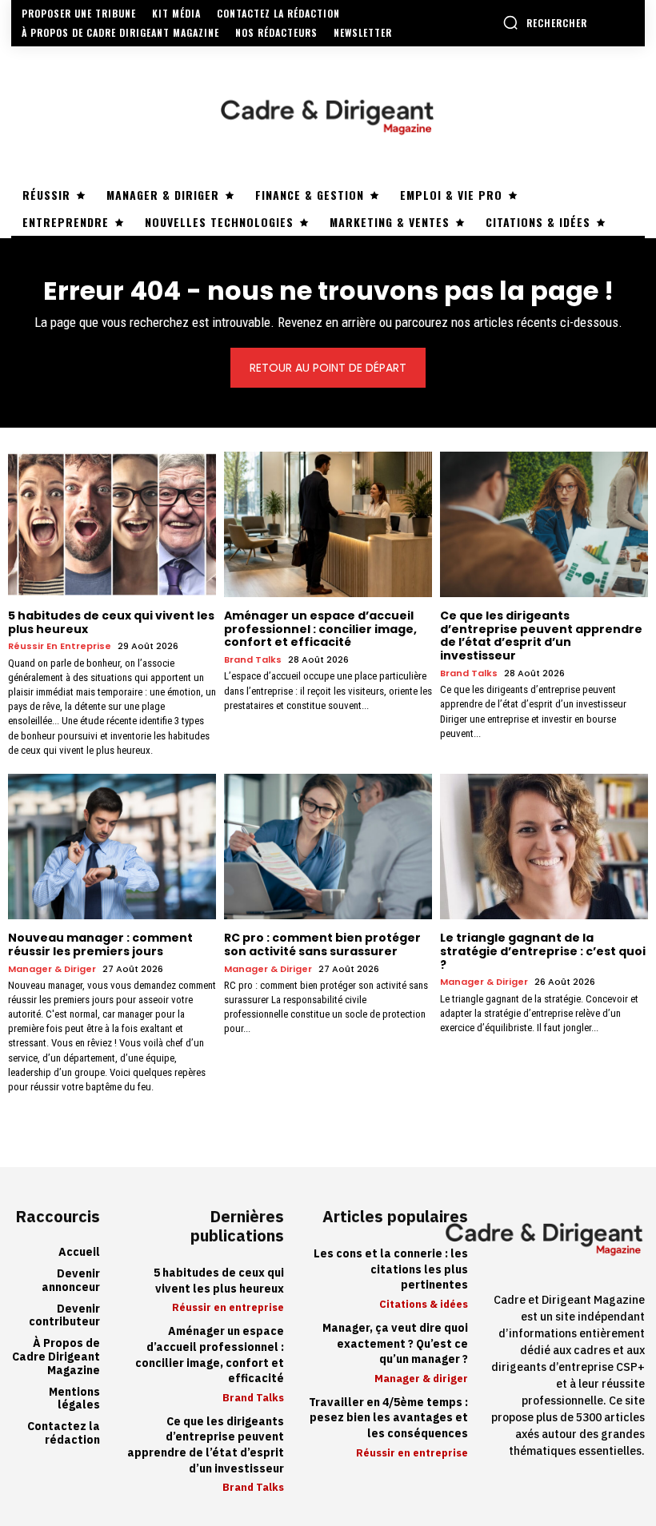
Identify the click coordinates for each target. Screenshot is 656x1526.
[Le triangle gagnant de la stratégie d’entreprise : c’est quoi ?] (544, 846)
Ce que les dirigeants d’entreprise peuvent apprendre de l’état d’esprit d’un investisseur (541, 635)
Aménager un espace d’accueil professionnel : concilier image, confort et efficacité (320, 629)
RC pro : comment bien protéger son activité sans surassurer (322, 944)
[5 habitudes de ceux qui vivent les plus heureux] (112, 524)
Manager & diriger (52, 969)
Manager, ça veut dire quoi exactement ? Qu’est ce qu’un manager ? (395, 1344)
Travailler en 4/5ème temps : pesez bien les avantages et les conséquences (388, 1418)
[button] (544, 22)
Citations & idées (423, 1304)
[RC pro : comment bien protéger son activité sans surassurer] (328, 846)
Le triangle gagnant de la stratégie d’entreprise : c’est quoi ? (543, 951)
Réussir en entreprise (59, 646)
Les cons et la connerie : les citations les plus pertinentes (391, 1269)
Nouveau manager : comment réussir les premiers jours (100, 944)
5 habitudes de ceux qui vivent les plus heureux (111, 622)
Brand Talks (253, 660)
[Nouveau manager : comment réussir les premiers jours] (112, 846)
